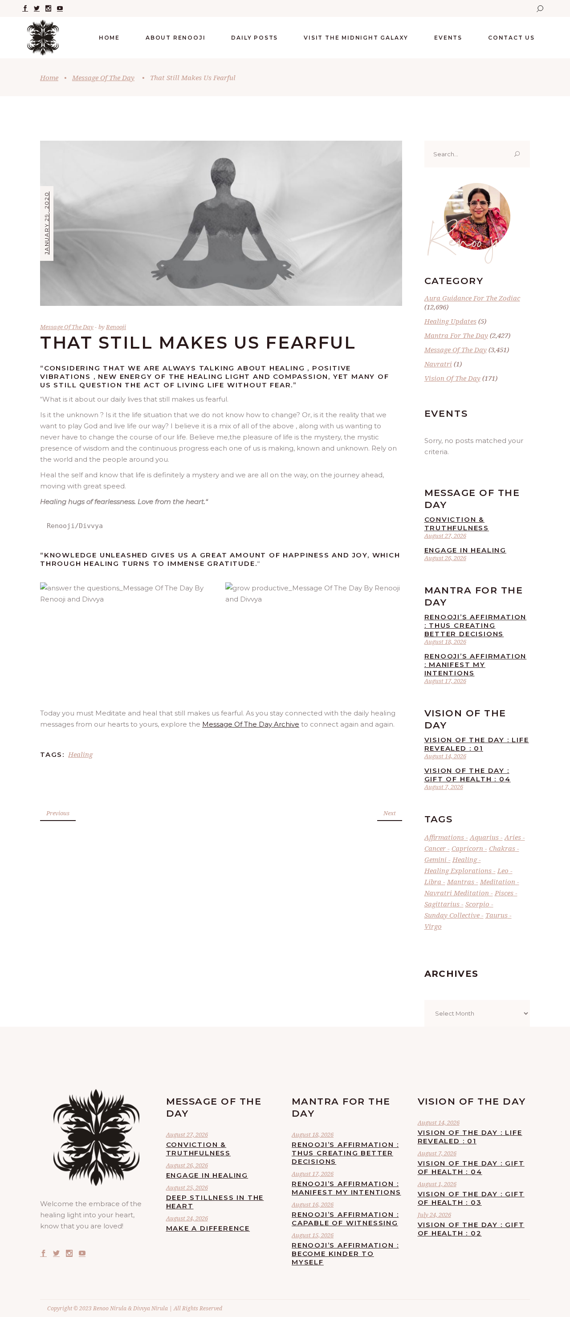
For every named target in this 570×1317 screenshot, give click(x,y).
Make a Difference (208, 1228)
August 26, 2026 (445, 558)
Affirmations (444, 837)
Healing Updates (450, 321)
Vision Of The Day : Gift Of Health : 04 (467, 774)
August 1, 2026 (437, 1184)
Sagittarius (442, 903)
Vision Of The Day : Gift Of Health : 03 (471, 1198)
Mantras (460, 881)
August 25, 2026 (187, 1187)
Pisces (504, 892)
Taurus (496, 915)
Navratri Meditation (456, 892)
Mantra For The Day (456, 335)
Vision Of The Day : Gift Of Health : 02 (471, 1228)
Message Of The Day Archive (250, 724)
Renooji (116, 327)
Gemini (435, 859)
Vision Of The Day (452, 378)
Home (49, 77)
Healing (80, 754)
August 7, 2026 (443, 787)
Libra (432, 881)
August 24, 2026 (187, 1218)
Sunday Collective (452, 915)
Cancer (435, 848)
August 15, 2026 (313, 1235)
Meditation (497, 881)
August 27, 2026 (445, 536)
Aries (513, 837)
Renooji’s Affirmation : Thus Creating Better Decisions (475, 625)
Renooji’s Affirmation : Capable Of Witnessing (345, 1218)
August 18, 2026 (445, 642)
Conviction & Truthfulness (456, 523)
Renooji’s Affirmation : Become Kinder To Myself (345, 1253)
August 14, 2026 (445, 756)
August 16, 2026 (313, 1204)
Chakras (502, 848)
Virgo (433, 926)
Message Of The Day (103, 77)
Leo (503, 870)
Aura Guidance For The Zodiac (472, 297)
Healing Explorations (458, 870)
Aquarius (484, 837)
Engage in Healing (465, 550)
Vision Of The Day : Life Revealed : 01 (476, 744)
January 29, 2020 (46, 223)
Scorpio (477, 903)
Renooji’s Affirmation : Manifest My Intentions (475, 664)
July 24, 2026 (434, 1215)
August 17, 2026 (445, 681)
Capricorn (467, 848)
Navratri (438, 363)
